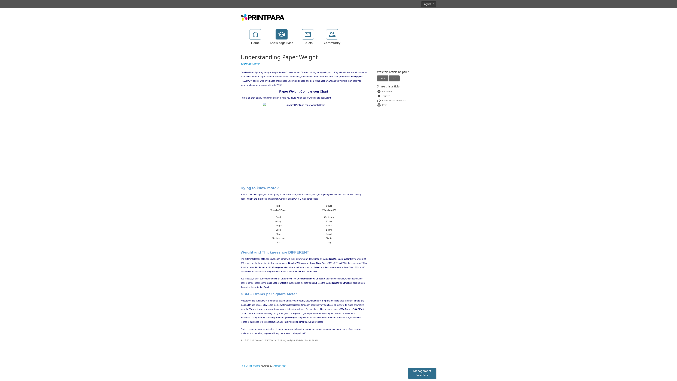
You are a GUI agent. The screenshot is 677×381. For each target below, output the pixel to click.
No (394, 78)
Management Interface (422, 373)
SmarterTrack (279, 366)
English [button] (427, 4)
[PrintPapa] (263, 17)
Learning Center (250, 63)
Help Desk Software (250, 366)
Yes (383, 78)
